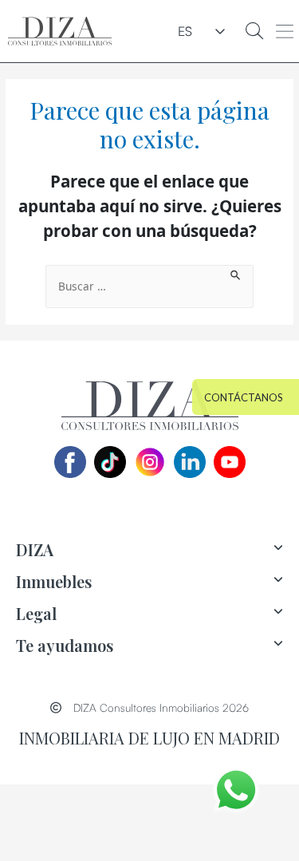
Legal (36, 613)
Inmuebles (54, 581)
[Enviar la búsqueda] (236, 273)
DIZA (34, 549)
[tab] (149, 550)
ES (185, 31)
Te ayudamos (64, 645)
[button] (284, 31)
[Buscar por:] (149, 287)
